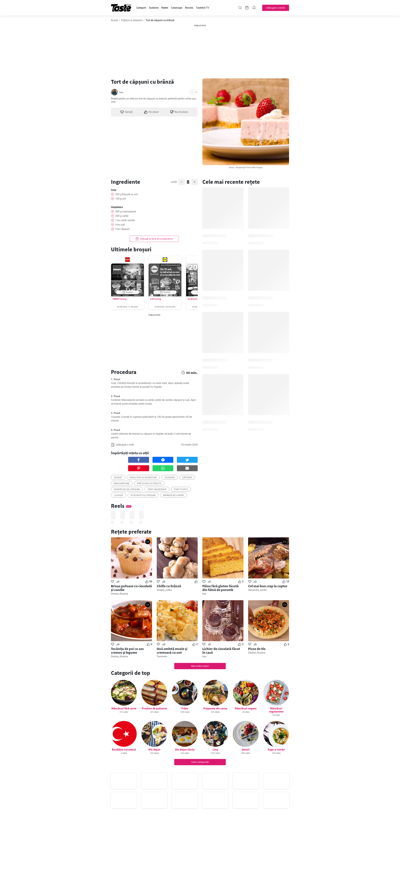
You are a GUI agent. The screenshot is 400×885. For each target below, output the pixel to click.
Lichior (118, 495)
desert (118, 477)
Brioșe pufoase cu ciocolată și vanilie (131, 588)
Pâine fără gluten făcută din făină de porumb (220, 588)
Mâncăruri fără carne (123, 708)
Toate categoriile (200, 762)
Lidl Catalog (155, 299)
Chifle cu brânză (169, 586)
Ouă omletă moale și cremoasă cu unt (172, 650)
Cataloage (176, 7)
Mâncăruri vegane (246, 708)
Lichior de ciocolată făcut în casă (221, 650)
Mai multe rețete (200, 666)
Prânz (184, 708)
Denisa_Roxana (119, 593)
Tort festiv (181, 489)
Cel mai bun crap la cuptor (267, 586)
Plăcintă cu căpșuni (143, 495)
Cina (215, 749)
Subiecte (153, 7)
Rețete (164, 7)
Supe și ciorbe (276, 749)
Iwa (121, 92)
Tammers (162, 656)
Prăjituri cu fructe (149, 483)
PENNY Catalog (119, 299)
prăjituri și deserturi (143, 477)
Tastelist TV (202, 7)
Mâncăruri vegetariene (276, 710)
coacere (169, 477)
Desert (246, 749)
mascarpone (122, 483)
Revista (189, 7)
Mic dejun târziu (185, 749)
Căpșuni (187, 477)
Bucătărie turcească (124, 749)
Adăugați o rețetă (275, 8)
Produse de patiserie (154, 708)
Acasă (114, 20)
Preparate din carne (215, 708)
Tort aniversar (156, 489)
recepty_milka (164, 589)
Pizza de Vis (256, 649)
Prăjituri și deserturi (131, 20)
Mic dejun (154, 749)
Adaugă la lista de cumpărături (156, 239)
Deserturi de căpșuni (127, 489)
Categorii (141, 7)
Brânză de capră (173, 495)
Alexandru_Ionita (257, 589)
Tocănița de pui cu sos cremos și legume (127, 650)
